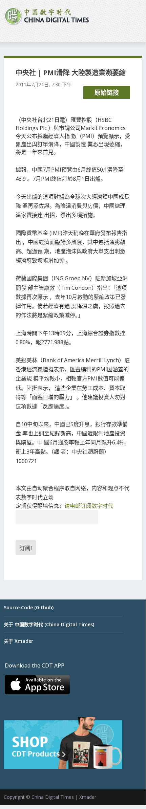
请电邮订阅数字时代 (88, 505)
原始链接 (107, 92)
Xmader (87, 797)
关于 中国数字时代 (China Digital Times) (49, 624)
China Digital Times (53, 797)
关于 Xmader (18, 641)
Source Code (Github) (29, 607)
